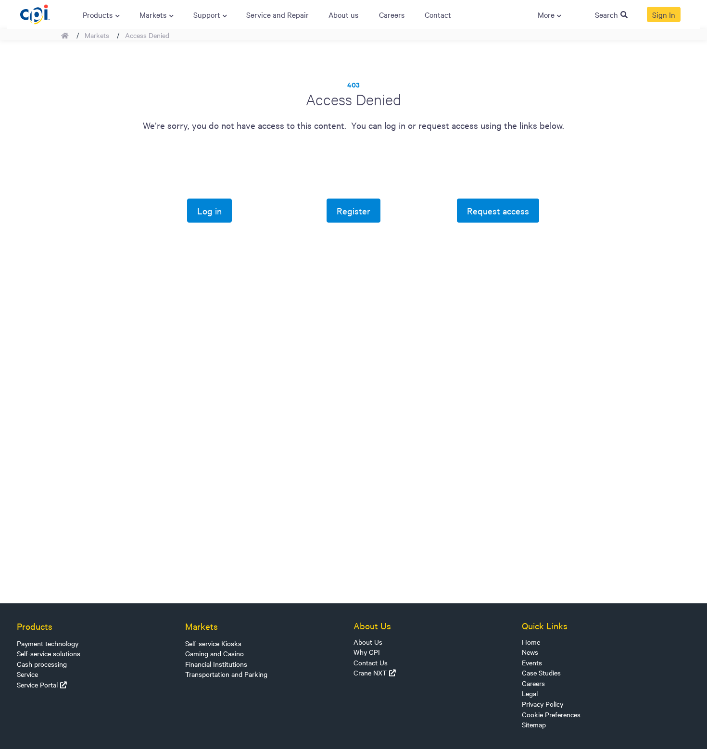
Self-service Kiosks (213, 643)
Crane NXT (370, 672)
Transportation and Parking (226, 674)
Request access (498, 210)
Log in (209, 210)
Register (353, 210)
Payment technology (47, 643)
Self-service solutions (48, 653)
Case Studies (541, 672)
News (530, 652)
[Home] (34, 13)
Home (531, 642)
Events (532, 662)
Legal (530, 693)
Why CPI (367, 652)
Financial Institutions (216, 664)
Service (27, 674)
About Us (368, 642)
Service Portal (37, 684)
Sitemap (534, 724)
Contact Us (371, 662)
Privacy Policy (542, 704)
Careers (533, 683)
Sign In (663, 14)
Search (606, 15)
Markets (97, 35)
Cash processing (42, 664)
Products (34, 626)
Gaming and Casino (214, 653)
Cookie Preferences (551, 714)
